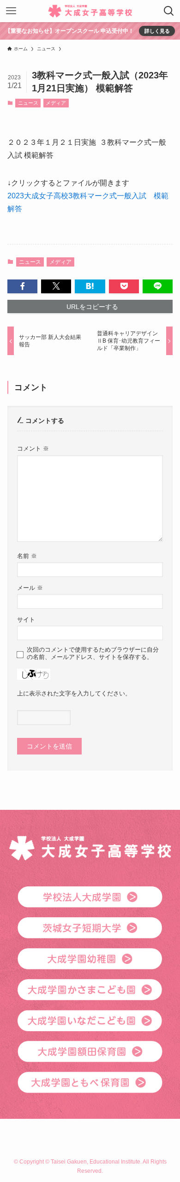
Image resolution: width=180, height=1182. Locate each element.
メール (30, 588)
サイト (26, 620)
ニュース (28, 103)
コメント (33, 448)
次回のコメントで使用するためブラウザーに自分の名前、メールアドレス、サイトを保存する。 (93, 653)
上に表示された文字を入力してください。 (74, 693)
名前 (27, 556)
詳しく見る (157, 31)
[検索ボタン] (169, 11)
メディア (56, 103)
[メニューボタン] (11, 11)
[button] (22, 286)
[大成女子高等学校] (90, 11)
